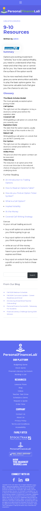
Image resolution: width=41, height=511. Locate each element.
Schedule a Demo (20, 398)
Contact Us (20, 414)
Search (32, 275)
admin (16, 39)
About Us (20, 417)
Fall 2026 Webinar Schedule (17, 292)
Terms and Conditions (20, 424)
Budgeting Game (20, 365)
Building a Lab (20, 374)
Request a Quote (20, 401)
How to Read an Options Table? (19, 188)
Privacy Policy (20, 421)
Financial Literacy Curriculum (20, 371)
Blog (20, 388)
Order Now (20, 404)
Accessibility (20, 427)
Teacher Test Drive (20, 394)
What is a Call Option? (15, 201)
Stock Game (20, 368)
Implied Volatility (12, 206)
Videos (20, 391)
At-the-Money (11, 212)
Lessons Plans (20, 384)
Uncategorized (11, 21)
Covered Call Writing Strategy (19, 217)
